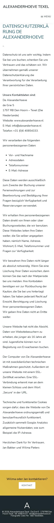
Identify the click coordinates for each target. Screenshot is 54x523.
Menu (47, 16)
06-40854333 (21, 513)
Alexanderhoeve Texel (26, 6)
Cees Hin (25, 515)
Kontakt (27, 485)
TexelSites (38, 515)
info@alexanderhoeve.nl (40, 513)
